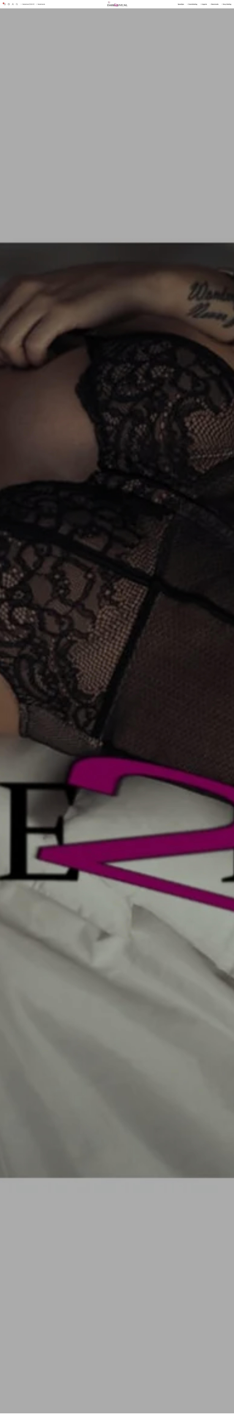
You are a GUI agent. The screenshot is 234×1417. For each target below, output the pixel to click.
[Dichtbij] (3, 3)
